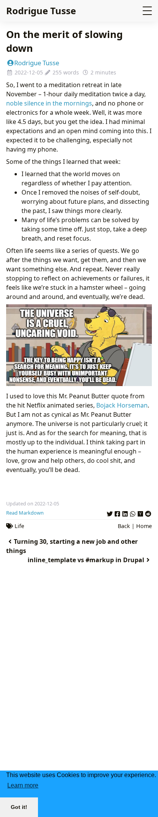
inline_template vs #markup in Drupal (86, 560)
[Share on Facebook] (117, 512)
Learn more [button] (22, 785)
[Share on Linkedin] (125, 512)
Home (144, 526)
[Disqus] (79, 682)
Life (19, 526)
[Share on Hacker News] (140, 512)
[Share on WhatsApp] (133, 512)
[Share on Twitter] (110, 512)
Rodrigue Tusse (41, 10)
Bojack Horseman (122, 405)
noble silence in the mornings (49, 103)
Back (124, 526)
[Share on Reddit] (148, 512)
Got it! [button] (19, 807)
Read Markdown (25, 512)
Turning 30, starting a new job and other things (72, 546)
